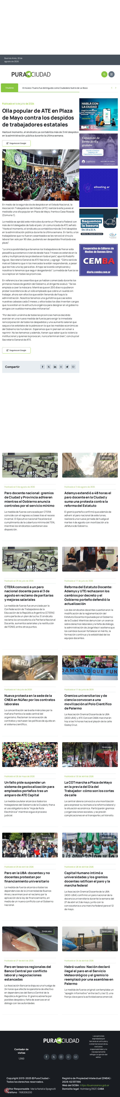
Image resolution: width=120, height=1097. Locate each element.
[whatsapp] (68, 1057)
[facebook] (46, 1057)
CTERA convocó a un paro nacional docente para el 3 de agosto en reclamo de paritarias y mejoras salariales (28, 593)
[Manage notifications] (6, 1090)
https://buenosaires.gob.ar (94, 1085)
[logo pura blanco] (61, 1038)
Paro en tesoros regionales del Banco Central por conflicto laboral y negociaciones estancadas (27, 973)
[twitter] (54, 1057)
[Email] (73, 367)
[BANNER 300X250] (98, 99)
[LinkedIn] (55, 367)
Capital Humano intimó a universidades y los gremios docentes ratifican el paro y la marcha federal (87, 879)
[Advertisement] (60, 27)
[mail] (76, 1057)
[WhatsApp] (61, 367)
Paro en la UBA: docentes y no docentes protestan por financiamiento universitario (27, 877)
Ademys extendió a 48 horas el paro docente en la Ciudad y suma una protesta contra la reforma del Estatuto (87, 499)
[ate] (40, 150)
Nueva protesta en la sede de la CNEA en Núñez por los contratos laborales (29, 699)
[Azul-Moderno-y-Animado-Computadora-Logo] (98, 169)
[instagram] (61, 1057)
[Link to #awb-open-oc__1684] (111, 74)
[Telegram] (67, 367)
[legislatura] (98, 134)
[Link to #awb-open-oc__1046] (104, 74)
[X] (49, 367)
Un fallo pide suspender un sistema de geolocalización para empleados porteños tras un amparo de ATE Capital (29, 788)
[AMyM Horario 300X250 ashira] (98, 209)
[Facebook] (43, 367)
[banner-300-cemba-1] (98, 245)
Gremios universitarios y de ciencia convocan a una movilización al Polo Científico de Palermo (88, 701)
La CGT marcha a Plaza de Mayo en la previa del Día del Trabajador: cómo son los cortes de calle (89, 788)
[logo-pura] (31, 72)
